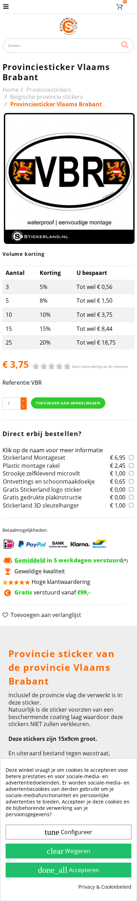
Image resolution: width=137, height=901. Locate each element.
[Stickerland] (68, 26)
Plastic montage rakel (31, 466)
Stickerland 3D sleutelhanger (41, 505)
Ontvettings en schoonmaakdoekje (49, 481)
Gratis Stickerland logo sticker (42, 489)
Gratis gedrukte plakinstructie (42, 497)
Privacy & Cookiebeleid (104, 887)
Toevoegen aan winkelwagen (68, 403)
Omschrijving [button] (25, 634)
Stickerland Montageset (34, 457)
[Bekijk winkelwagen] (120, 7)
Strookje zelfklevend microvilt (41, 473)
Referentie (16, 382)
